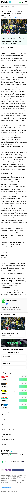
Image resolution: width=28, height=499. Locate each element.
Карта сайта (3, 486)
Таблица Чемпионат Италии (7, 439)
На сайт (23, 379)
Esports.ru (14, 461)
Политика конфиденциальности (7, 487)
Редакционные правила (12, 491)
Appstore (5, 454)
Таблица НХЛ (4, 447)
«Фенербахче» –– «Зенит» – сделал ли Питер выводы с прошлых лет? (12, 332)
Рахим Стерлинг (6, 363)
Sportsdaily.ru (4, 461)
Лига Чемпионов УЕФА (6, 417)
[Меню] (26, 2)
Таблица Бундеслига (6, 434)
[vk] (11, 304)
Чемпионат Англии (5, 421)
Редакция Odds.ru (18, 17)
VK (20, 454)
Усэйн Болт (5, 367)
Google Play (13, 454)
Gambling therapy (8, 470)
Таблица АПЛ (4, 436)
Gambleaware (18, 470)
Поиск (23, 2)
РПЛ (2, 424)
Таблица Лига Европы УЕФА (7, 429)
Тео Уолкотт (5, 359)
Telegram (23, 454)
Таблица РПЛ (4, 432)
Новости (7, 6)
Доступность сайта (5, 493)
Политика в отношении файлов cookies (9, 496)
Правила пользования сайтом (13, 486)
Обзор (15, 379)
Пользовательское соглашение (7, 495)
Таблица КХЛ (4, 444)
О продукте (3, 491)
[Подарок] (20, 2)
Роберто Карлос (6, 356)
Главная (2, 6)
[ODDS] (6, 2)
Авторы (11, 493)
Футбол (12, 6)
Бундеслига (3, 419)
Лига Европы (4, 414)
